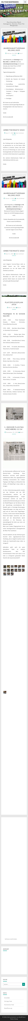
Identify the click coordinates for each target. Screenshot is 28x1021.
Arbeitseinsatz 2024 (14, 130)
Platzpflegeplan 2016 (14, 303)
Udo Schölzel (20, 133)
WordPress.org (8, 1008)
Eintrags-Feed (8, 1001)
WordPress (22, 1017)
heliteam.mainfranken (11, 939)
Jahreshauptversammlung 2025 (14, 49)
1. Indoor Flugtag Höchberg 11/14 (14, 428)
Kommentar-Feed (9, 1004)
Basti (21, 53)
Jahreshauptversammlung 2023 (14, 194)
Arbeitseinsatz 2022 (14, 251)
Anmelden (7, 998)
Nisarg (16, 1019)
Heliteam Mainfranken (10, 2)
